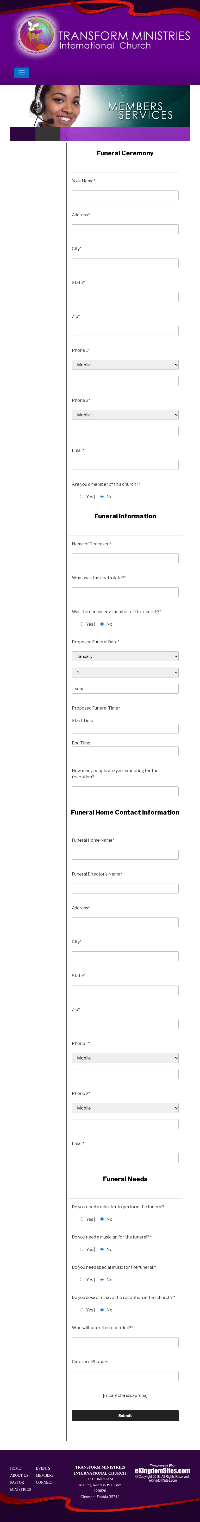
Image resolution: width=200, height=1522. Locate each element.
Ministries (20, 1490)
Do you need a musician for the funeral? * (112, 1237)
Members (45, 1475)
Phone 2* (81, 400)
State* (78, 282)
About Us (19, 1475)
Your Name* (84, 180)
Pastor (17, 1482)
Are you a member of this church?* (106, 484)
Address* (81, 214)
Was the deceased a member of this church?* (116, 611)
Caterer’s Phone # (90, 1361)
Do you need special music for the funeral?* (114, 1267)
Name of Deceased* (91, 543)
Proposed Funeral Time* (96, 708)
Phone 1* (81, 350)
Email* (78, 450)
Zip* (76, 316)
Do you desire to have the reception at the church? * (123, 1297)
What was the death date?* (99, 577)
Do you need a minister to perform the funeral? (118, 1206)
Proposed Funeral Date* (96, 641)
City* (77, 248)
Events (43, 1468)
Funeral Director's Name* (97, 874)
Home (15, 1468)
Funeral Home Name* (93, 840)
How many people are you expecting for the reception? (115, 773)
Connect (44, 1482)
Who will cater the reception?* (102, 1327)
